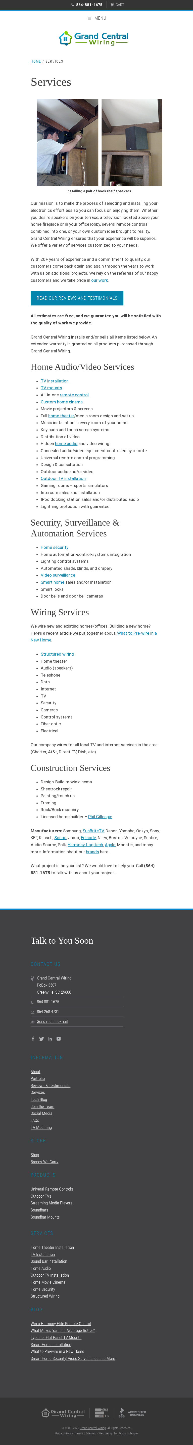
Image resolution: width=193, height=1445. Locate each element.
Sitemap (90, 1433)
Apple (110, 844)
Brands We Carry (44, 1161)
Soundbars (39, 1209)
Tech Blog (39, 1099)
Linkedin (50, 1039)
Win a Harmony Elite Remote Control (61, 1323)
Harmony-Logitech (85, 844)
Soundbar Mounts (45, 1217)
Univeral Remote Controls (52, 1189)
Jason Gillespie (128, 1433)
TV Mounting (41, 1127)
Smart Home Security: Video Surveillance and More (73, 1358)
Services (38, 1092)
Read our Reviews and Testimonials (77, 298)
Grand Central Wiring (96, 38)
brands (92, 851)
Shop (35, 1154)
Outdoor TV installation (63, 478)
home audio (66, 443)
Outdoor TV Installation (50, 1275)
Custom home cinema (62, 401)
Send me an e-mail (52, 1021)
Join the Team (42, 1106)
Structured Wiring (45, 1296)
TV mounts (51, 387)
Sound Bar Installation (49, 1261)
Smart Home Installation (51, 1344)
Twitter (41, 1039)
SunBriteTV (93, 830)
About (35, 1071)
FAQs (35, 1120)
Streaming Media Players (51, 1202)
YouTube (58, 1039)
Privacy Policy (64, 1433)
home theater (61, 415)
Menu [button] (100, 18)
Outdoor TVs (41, 1196)
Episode (88, 837)
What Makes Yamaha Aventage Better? (63, 1330)
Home (36, 61)
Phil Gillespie (100, 816)
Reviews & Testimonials (50, 1085)
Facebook (33, 1039)
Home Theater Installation (52, 1247)
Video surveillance (58, 575)
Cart (120, 5)
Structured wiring (57, 654)
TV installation (55, 380)
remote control (74, 394)
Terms (79, 1433)
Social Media (41, 1113)
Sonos (60, 837)
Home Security (43, 1289)
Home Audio (41, 1268)
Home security (54, 547)
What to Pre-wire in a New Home (57, 1351)
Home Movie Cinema (48, 1282)
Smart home (52, 582)
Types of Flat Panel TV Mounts (56, 1337)
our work (99, 280)
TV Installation (43, 1254)
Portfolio (38, 1078)
